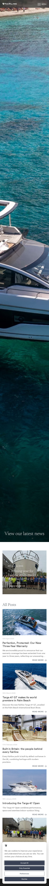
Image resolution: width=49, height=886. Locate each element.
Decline (24, 879)
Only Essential (24, 868)
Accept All (24, 863)
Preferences (24, 874)
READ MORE (15, 586)
